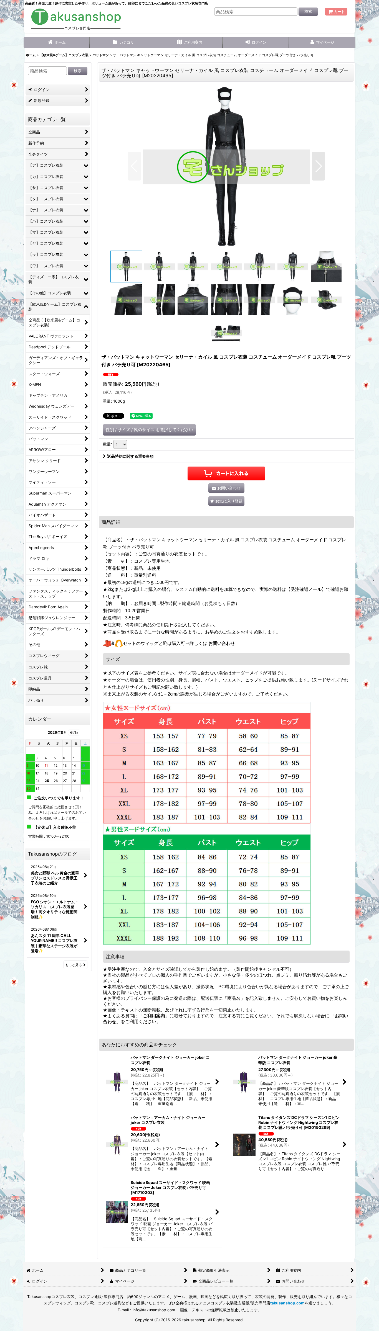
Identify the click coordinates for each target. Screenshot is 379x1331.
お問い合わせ (221, 643)
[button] (134, 166)
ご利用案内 (154, 1015)
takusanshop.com (287, 1303)
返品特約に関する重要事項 (130, 456)
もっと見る (73, 965)
